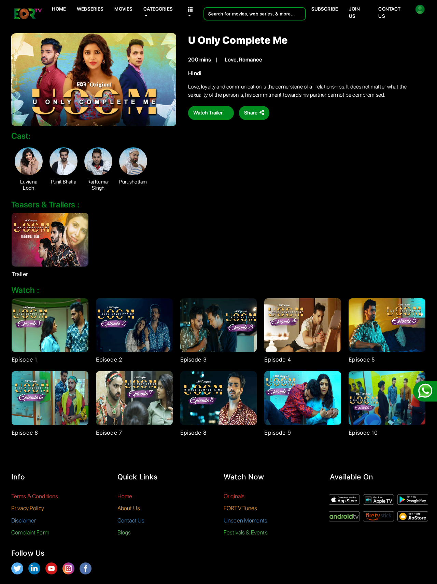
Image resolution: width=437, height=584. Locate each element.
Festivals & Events (246, 532)
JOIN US (354, 12)
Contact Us (131, 520)
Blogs (124, 532)
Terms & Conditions (34, 496)
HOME (59, 9)
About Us (128, 508)
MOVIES (123, 9)
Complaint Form (30, 532)
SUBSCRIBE (324, 9)
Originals (234, 496)
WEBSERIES (90, 9)
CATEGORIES (158, 9)
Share (251, 113)
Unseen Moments (245, 520)
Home (124, 496)
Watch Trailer (208, 113)
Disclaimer (23, 520)
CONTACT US (389, 12)
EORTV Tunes (240, 508)
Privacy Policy (27, 508)
